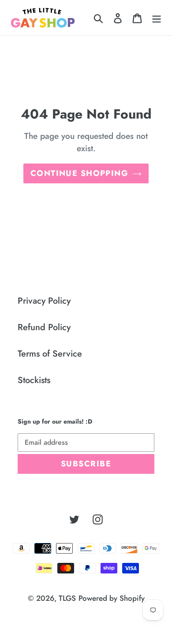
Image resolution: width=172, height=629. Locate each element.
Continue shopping (79, 173)
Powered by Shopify (112, 598)
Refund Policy (44, 327)
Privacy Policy (44, 300)
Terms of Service (50, 353)
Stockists (34, 380)
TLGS (67, 598)
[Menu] (156, 18)
